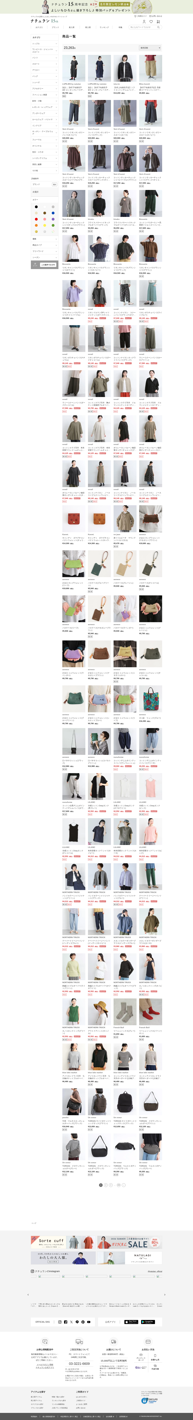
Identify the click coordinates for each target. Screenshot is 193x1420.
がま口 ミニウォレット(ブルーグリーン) (73, 719)
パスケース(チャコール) (149, 583)
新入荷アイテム (36, 1397)
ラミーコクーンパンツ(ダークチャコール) (73, 404)
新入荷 (71, 27)
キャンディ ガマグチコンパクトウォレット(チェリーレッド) (73, 539)
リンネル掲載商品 (58, 1404)
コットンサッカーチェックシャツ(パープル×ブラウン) (125, 178)
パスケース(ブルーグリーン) (98, 584)
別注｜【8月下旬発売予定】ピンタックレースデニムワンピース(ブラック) (73, 88)
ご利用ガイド (80, 1400)
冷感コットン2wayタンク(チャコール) (72, 852)
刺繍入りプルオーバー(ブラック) (125, 987)
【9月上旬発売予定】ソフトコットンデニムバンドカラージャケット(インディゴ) (125, 88)
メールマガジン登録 (45, 1364)
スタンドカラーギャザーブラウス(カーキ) (150, 942)
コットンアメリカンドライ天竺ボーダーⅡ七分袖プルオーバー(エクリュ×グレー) (150, 1077)
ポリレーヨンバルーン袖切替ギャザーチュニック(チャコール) (73, 494)
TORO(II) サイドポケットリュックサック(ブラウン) (99, 1122)
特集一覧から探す (58, 1397)
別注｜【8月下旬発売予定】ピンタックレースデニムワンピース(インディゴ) (99, 88)
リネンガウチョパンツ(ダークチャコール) (99, 359)
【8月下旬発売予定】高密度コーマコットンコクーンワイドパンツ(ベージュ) (150, 88)
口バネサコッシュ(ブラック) (72, 761)
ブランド (55, 27)
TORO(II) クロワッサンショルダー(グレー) (73, 1167)
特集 (120, 27)
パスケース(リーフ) (70, 628)
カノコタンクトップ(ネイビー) (150, 987)
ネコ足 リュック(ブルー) (150, 718)
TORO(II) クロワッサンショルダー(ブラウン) (150, 1122)
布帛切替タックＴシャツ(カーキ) (125, 852)
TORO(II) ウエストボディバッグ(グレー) (150, 1167)
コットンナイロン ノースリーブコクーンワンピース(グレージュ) (99, 494)
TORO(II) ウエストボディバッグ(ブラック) (125, 1167)
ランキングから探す (59, 1400)
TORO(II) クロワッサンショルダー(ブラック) (99, 1167)
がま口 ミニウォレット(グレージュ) (150, 629)
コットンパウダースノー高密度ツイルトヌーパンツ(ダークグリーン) (150, 223)
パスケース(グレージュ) (123, 583)
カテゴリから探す (37, 1404)
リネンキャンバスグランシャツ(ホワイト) (73, 269)
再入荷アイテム (36, 1400)
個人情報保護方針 (49, 1417)
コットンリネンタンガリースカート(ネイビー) (150, 133)
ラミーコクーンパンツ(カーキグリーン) (150, 359)
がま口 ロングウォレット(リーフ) (72, 584)
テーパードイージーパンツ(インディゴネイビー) (99, 942)
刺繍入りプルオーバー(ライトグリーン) (73, 987)
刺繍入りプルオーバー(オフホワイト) (99, 987)
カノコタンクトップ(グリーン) (73, 1032)
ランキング (104, 27)
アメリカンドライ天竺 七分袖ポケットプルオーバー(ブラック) (99, 1077)
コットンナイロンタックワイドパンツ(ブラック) (125, 359)
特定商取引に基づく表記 (69, 1417)
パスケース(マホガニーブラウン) (99, 629)
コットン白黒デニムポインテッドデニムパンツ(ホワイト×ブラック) (73, 807)
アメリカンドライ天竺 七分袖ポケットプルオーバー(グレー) (73, 1077)
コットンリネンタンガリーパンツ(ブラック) (99, 133)
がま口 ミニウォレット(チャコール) (150, 674)
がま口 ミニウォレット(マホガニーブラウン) (98, 674)
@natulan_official (155, 1271)
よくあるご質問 (81, 1404)
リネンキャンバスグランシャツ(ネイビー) (99, 269)
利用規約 (34, 1417)
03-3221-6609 (79, 1364)
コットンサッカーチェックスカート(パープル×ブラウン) (73, 178)
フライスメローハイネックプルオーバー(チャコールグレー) (125, 223)
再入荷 (88, 27)
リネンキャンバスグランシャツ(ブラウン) (150, 269)
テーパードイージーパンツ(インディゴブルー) (73, 942)
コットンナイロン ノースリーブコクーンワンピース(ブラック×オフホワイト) (150, 494)
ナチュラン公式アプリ (45, 1367)
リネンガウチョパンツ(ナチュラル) (73, 359)
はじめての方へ (81, 1397)
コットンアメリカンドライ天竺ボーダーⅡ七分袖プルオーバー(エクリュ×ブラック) (125, 1077)
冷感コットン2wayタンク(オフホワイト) (124, 807)
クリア (35, 266)
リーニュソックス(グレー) (124, 1031)
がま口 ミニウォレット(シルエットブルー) (98, 719)
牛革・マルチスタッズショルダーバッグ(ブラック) (73, 1122)
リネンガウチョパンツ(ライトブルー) (150, 313)
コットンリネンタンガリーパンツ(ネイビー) (73, 133)
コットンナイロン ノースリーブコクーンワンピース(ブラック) (125, 494)
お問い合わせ (80, 1408)
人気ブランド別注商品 (60, 1408)
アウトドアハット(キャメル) (98, 1032)
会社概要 (109, 1416)
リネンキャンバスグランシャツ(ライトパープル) (73, 313)
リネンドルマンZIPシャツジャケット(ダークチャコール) (99, 313)
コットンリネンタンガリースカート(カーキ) (125, 133)
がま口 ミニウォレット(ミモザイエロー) (124, 674)
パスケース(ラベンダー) (123, 628)
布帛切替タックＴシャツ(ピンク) (150, 852)
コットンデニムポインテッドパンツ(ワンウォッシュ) (125, 761)
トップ (34, 1223)
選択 (54, 184)
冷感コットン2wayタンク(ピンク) (149, 807)
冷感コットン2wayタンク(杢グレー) (98, 807)
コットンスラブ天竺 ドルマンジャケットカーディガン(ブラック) (150, 404)
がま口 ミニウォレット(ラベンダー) (73, 674)
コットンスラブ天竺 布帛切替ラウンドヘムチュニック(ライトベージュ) (99, 449)
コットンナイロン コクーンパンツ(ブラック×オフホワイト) (125, 313)
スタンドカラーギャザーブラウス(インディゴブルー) (125, 942)
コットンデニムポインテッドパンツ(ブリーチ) (150, 761)
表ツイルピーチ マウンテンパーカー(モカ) (125, 539)
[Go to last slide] (28, 1294)
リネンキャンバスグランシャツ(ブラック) (125, 269)
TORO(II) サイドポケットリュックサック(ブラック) (125, 1122)
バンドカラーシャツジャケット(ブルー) (125, 897)
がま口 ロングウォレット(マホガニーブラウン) (149, 539)
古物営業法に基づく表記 (92, 1417)
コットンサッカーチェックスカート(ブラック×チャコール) (99, 178)
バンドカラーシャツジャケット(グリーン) (73, 897)
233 (119, 1185)
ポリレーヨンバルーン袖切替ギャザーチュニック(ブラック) (125, 449)
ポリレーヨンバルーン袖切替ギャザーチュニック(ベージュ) (150, 449)
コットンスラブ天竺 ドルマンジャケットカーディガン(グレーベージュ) (125, 404)
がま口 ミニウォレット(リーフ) (124, 719)
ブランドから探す (37, 1408)
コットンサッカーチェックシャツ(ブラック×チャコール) (150, 178)
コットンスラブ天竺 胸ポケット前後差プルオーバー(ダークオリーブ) (99, 404)
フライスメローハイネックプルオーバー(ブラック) (99, 223)
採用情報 (122, 1416)
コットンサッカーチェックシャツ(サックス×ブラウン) (73, 223)
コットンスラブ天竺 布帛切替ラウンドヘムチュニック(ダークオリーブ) (73, 449)
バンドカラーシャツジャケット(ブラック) (99, 897)
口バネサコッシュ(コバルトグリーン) (99, 761)
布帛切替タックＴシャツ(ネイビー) (99, 852)
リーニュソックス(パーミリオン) (150, 1032)
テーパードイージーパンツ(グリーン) (150, 897)
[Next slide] (165, 1294)
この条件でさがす (48, 265)
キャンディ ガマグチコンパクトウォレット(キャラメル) (99, 539)
